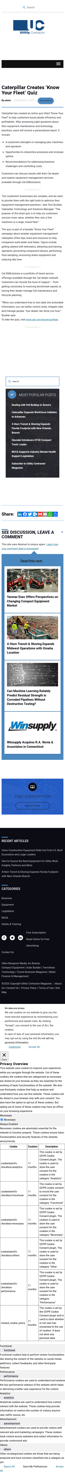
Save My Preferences (35, 1467)
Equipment (8, 905)
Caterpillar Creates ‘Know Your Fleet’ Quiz (30, 90)
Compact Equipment (13, 968)
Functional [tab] (6, 1346)
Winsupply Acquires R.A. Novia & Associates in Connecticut (30, 744)
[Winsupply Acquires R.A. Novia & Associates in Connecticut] (32, 726)
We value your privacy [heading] (14, 1008)
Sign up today (32, 806)
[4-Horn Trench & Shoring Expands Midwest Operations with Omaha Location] (32, 627)
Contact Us (8, 952)
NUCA (5, 918)
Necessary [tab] (6, 1115)
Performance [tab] (7, 1372)
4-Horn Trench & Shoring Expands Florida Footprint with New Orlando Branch (31, 428)
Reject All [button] (9, 1467)
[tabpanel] (32, 1233)
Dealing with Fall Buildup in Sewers (31, 405)
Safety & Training (11, 924)
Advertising (32, 946)
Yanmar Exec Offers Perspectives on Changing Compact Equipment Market (32, 601)
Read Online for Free (37, 939)
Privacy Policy (29, 988)
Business (7, 898)
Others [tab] (3, 1445)
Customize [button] (15, 1047)
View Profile (46, 100)
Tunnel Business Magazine (32, 972)
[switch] (2, 1350)
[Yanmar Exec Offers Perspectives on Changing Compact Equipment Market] (32, 580)
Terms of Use (46, 988)
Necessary (10, 1120)
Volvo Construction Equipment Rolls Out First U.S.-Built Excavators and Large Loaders (32, 852)
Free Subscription (36, 933)
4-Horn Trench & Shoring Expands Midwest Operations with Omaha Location (30, 648)
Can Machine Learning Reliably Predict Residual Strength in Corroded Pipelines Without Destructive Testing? (28, 697)
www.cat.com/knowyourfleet (42, 320)
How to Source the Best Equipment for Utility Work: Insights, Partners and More (30, 863)
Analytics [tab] (5, 1393)
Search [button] (24, 7)
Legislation (8, 911)
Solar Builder (33, 968)
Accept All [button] (34, 1047)
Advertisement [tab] (8, 1419)
